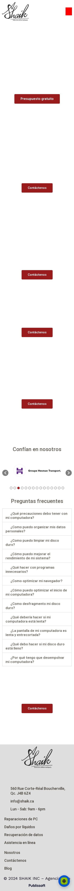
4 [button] (22, 488)
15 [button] (63, 488)
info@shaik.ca (22, 801)
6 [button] (29, 488)
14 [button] (59, 488)
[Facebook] (37, 776)
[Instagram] (28, 776)
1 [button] (11, 488)
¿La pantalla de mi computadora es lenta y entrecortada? (36, 633)
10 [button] (44, 488)
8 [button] (37, 488)
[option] (37, 471)
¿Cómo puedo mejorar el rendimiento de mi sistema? (28, 556)
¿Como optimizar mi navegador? (36, 581)
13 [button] (55, 488)
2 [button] (15, 488)
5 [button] (26, 488)
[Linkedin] (45, 776)
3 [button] (18, 488)
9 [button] (40, 488)
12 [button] (52, 488)
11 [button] (48, 488)
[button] (69, 11)
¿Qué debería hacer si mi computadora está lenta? (28, 619)
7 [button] (33, 488)
